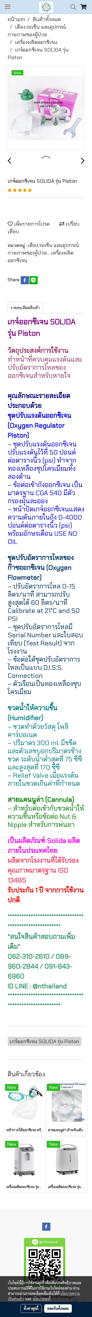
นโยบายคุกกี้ (42, 1298)
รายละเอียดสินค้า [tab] (25, 307)
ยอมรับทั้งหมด (58, 1308)
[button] (71, 7)
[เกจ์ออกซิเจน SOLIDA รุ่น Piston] (46, 108)
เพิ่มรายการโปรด (31, 224)
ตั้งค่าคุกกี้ (31, 1308)
